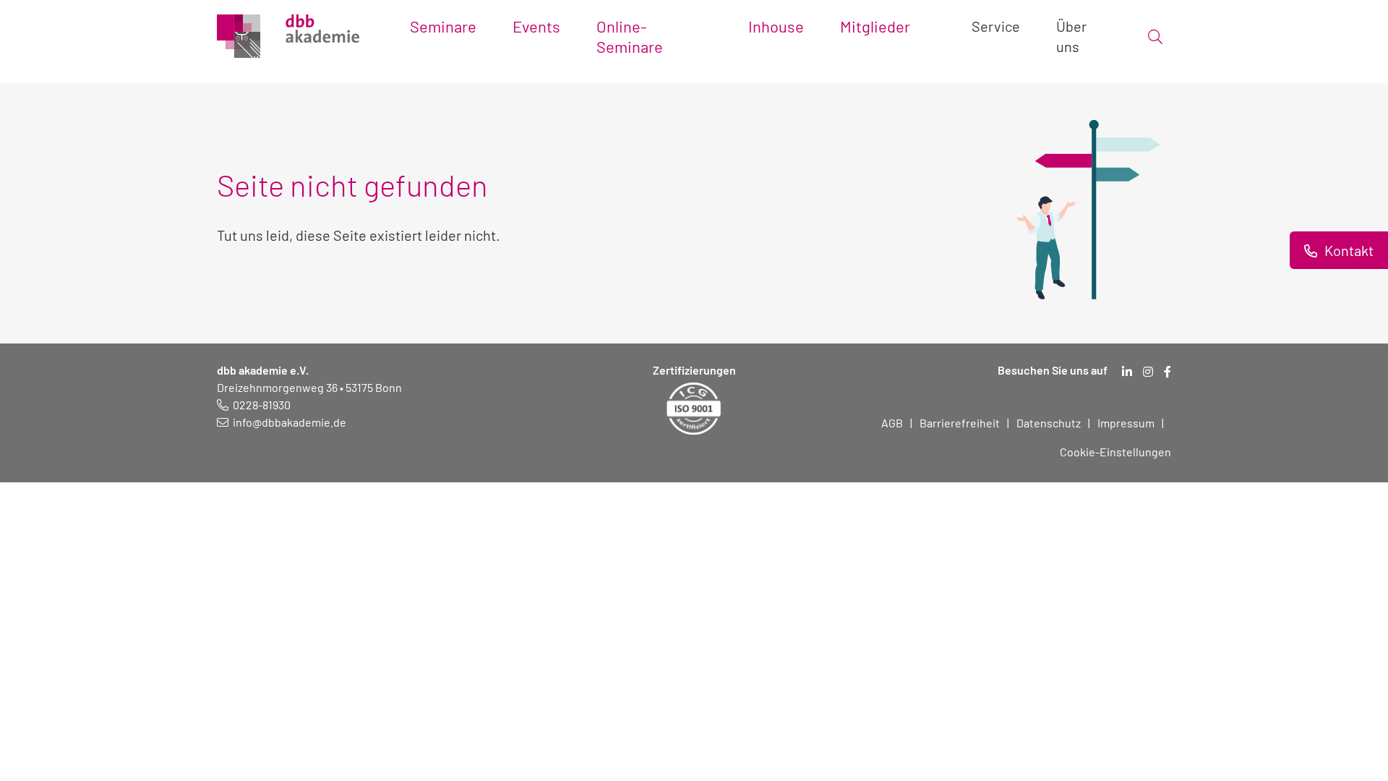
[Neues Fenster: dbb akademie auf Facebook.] (1167, 372)
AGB (892, 423)
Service (996, 26)
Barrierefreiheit (960, 423)
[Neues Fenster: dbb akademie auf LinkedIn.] (1127, 372)
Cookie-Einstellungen (1115, 451)
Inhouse (776, 26)
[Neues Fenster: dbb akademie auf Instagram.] (1148, 372)
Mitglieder (875, 26)
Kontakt (1347, 250)
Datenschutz (1048, 423)
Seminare (443, 26)
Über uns (1071, 36)
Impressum (1125, 423)
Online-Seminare (629, 36)
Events (536, 26)
